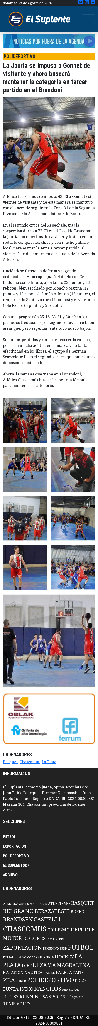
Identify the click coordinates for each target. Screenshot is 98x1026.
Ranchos (47, 988)
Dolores (34, 938)
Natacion (13, 972)
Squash (77, 997)
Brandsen (18, 919)
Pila (9, 980)
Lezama (44, 965)
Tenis (9, 1003)
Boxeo (77, 911)
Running (31, 996)
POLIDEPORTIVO (16, 856)
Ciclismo (58, 929)
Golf (31, 957)
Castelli (47, 919)
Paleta (64, 972)
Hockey (64, 956)
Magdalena (73, 965)
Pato (78, 972)
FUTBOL (9, 837)
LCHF (27, 965)
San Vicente (57, 997)
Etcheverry (55, 939)
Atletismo (59, 903)
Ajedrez (10, 903)
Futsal (8, 957)
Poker (21, 981)
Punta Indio (18, 989)
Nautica (33, 972)
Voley (23, 1003)
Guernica (45, 957)
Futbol (81, 947)
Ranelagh (70, 990)
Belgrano (18, 911)
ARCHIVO (10, 875)
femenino (51, 948)
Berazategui (52, 911)
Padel (49, 972)
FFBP (63, 949)
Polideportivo (50, 980)
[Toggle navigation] (88, 19)
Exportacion (22, 947)
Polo (80, 980)
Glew (20, 957)
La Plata (49, 761)
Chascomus (30, 761)
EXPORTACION (14, 846)
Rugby (11, 996)
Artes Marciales (33, 904)
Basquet (10, 761)
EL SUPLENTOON (16, 865)
